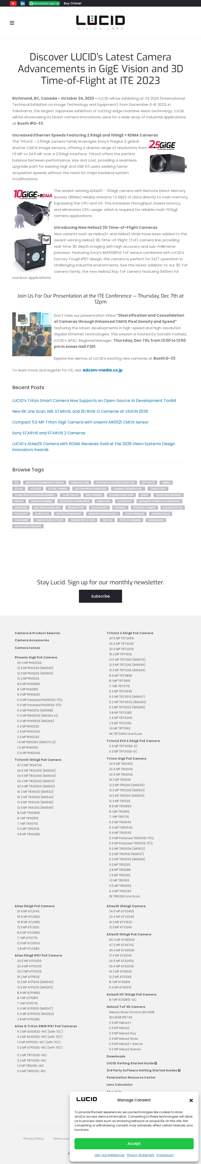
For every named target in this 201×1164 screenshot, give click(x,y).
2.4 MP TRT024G (120, 718)
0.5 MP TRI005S (120, 886)
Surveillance (160, 514)
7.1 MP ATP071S (27, 1003)
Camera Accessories (32, 640)
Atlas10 (35, 489)
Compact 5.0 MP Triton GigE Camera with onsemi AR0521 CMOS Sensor (80, 422)
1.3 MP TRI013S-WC (30, 1066)
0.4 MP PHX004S (28, 753)
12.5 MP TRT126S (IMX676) (127, 659)
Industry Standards (75, 501)
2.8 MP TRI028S (120, 870)
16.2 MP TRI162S (120, 780)
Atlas (19, 489)
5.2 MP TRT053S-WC (32, 1055)
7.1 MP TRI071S (119, 817)
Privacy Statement (140, 1155)
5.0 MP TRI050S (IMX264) (127, 859)
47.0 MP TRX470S (29, 765)
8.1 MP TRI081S (119, 811)
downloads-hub (121, 495)
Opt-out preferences (110, 1155)
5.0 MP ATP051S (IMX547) (35, 1008)
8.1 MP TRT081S (119, 681)
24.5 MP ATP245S (29, 961)
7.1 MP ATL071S (27, 938)
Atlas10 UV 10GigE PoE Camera (131, 994)
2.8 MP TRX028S (28, 834)
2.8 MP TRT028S (120, 713)
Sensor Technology (103, 514)
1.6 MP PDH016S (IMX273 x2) (36, 742)
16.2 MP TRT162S (120, 654)
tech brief (21, 520)
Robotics (42, 514)
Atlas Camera (57, 489)
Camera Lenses (27, 648)
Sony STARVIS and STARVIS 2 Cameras (48, 433)
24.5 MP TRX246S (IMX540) (36, 776)
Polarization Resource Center (131, 1077)
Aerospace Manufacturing (44, 482)
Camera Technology (128, 489)
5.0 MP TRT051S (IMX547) (127, 697)
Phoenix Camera (144, 507)
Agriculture (80, 482)
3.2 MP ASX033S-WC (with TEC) (40, 1037)
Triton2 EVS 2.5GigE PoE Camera (133, 741)
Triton (107, 520)
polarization (172, 507)
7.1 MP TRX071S (27, 824)
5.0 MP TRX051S (28, 829)
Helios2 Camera (41, 501)
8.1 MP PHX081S (27, 689)
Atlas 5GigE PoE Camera (34, 906)
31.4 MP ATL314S (28, 911)
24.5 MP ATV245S (121, 911)
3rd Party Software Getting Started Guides (142, 1070)
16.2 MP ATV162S (120, 922)
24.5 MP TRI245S (121, 764)
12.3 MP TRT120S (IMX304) (127, 670)
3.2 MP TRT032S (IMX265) (127, 707)
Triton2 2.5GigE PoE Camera (130, 633)
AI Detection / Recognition (115, 482)
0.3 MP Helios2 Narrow (125, 1049)
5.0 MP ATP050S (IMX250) (35, 1014)
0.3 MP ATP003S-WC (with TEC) (40, 1047)
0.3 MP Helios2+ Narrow (126, 1044)
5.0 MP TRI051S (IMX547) (126, 854)
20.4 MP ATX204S (121, 966)
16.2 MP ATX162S (120, 971)
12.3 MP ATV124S (120, 927)
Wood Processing (28, 526)
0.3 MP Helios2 (119, 1028)
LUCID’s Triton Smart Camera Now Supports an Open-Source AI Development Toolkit (94, 400)
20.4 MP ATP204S (29, 966)
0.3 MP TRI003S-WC (31, 1071)
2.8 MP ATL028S (28, 948)
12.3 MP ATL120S (28, 927)
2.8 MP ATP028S (28, 1019)
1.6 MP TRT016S (119, 728)
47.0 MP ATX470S (121, 945)
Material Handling (47, 507)
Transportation (82, 520)
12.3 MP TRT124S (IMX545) (127, 665)
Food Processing (168, 495)
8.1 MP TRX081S (27, 818)
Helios (19, 501)
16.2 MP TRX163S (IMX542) (35, 797)
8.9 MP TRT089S (120, 675)
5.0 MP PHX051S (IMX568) (35, 710)
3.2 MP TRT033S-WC (32, 1060)
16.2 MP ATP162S (28, 977)
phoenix (120, 507)
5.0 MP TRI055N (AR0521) (127, 849)
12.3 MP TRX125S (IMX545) (35, 808)
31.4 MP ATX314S (120, 955)
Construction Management (35, 495)
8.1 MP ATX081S (119, 982)
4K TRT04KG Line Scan (125, 734)
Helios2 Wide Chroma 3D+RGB (131, 1012)
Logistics (124, 501)
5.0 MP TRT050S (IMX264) (127, 702)
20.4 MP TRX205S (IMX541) (36, 786)
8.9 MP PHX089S (28, 684)
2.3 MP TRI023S (119, 875)
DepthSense (94, 495)
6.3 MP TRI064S (120, 822)
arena (166, 482)
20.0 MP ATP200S (29, 971)
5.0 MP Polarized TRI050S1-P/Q (131, 838)
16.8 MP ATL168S (28, 922)
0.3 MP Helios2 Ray (122, 1033)
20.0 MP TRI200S (121, 774)
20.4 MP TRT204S (121, 644)
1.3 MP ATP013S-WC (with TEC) (39, 1042)
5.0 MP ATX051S (120, 987)
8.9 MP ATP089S (28, 993)
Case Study (158, 489)
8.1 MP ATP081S (27, 998)
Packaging (99, 507)
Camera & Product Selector (38, 633)
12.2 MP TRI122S (119, 801)
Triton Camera (130, 520)
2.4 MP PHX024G (28, 731)
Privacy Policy (34, 1139)
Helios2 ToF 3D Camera (126, 1007)
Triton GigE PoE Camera (126, 758)
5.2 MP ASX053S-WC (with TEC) (40, 1031)
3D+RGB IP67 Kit (120, 1017)
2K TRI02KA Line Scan (124, 896)
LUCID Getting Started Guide (130, 1063)
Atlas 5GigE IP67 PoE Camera (38, 955)
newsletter (76, 507)
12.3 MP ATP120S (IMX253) (35, 987)
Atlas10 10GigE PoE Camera (129, 934)
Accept (134, 1143)
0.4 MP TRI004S (120, 891)
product (21, 514)
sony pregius (134, 514)
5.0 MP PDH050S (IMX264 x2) (37, 715)
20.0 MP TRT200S (121, 649)
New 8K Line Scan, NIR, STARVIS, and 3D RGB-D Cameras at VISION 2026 (80, 411)
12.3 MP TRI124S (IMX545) (127, 785)
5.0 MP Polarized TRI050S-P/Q (130, 843)
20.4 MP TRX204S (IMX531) (36, 781)
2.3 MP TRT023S (120, 723)
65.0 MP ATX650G (122, 940)
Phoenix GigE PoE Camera (36, 657)
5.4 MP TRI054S (120, 833)
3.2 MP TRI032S (119, 865)
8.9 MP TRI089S (120, 806)
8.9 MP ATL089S (28, 933)
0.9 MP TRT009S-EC (123, 746)
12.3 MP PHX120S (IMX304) (35, 673)
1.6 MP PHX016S (27, 747)
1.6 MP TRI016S (119, 880)
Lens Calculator (120, 1084)
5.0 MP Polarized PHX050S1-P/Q (39, 700)
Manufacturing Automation (159, 501)
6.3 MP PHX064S (28, 694)
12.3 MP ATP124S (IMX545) (35, 982)
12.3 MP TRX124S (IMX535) (35, 802)
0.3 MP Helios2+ (120, 1023)
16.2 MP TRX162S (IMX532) (35, 792)
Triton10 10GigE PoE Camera (38, 760)
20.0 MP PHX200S (29, 663)
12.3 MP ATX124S (120, 977)
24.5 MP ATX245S (121, 961)
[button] (191, 1100)
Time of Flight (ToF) (49, 520)
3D (16, 482)
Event (145, 495)
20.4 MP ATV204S (121, 917)
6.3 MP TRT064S (120, 691)
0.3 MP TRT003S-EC (123, 751)
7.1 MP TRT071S (119, 686)
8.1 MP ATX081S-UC (123, 1000)
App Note (148, 482)
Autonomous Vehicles (90, 489)
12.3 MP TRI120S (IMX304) (126, 796)
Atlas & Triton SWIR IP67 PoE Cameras (46, 1026)
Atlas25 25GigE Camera (126, 906)
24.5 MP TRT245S (121, 638)
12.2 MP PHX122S (28, 678)
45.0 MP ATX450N (121, 950)
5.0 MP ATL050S (28, 943)
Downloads (116, 1056)
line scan (103, 501)
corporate (70, 495)
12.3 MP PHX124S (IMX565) (35, 668)
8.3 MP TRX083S (28, 813)
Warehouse (156, 520)
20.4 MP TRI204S (121, 769)
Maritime (21, 507)
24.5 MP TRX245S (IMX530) (36, 770)
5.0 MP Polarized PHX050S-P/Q (39, 705)
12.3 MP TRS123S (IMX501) (127, 790)
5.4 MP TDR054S (121, 827)
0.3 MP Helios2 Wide (123, 1039)
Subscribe (100, 596)
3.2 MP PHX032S (28, 726)
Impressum (165, 1155)
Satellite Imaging (68, 514)
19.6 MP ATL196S (28, 917)
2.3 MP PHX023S (28, 737)
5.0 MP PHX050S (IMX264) (35, 721)
